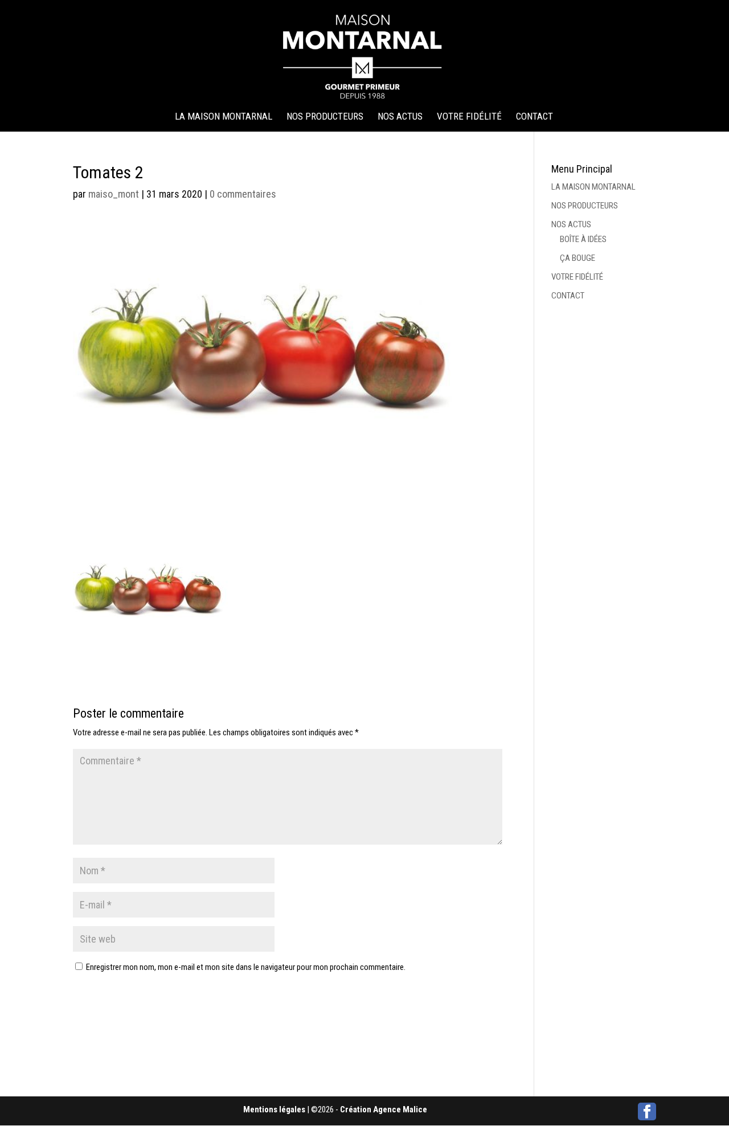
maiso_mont (113, 194)
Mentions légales (274, 1109)
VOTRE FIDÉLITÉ (469, 117)
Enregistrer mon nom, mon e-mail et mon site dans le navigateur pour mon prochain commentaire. (246, 967)
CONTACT (534, 117)
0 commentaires (243, 194)
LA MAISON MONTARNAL (223, 117)
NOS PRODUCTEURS (324, 117)
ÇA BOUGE (577, 258)
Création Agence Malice (383, 1109)
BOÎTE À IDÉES (583, 239)
